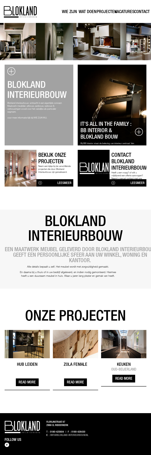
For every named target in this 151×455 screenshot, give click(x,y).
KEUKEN (124, 364)
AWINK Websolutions (140, 453)
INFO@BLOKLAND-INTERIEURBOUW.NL (69, 435)
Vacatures (124, 11)
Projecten (107, 11)
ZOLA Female (75, 364)
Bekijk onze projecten (52, 158)
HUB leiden (27, 364)
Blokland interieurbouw (37, 89)
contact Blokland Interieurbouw (129, 161)
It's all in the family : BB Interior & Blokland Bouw (105, 130)
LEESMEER (64, 183)
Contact (142, 11)
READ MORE (27, 382)
